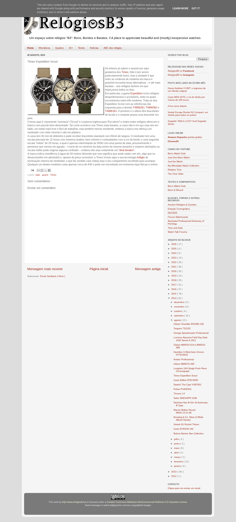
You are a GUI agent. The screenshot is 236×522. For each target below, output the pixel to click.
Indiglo (141, 157)
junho (177, 443)
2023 (174, 257)
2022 (174, 262)
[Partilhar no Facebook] (49, 170)
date (38, 175)
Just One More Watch (179, 157)
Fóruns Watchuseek (178, 217)
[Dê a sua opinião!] (42, 170)
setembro (179, 315)
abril (176, 452)
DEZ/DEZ (172, 213)
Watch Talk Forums (177, 232)
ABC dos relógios (113, 48)
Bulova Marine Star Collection (189, 433)
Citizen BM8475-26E (184, 364)
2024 (174, 253)
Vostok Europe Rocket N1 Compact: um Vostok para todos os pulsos (188, 113)
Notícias (94, 48)
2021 (174, 266)
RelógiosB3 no (181, 71)
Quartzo (59, 48)
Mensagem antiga (148, 269)
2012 (174, 476)
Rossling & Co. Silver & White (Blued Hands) (188, 418)
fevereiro (179, 461)
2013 (174, 471)
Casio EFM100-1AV (183, 429)
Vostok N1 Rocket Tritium (186, 424)
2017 (174, 284)
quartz (45, 175)
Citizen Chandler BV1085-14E (189, 324)
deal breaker (126, 150)
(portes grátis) (185, 137)
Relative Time (175, 169)
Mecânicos (44, 48)
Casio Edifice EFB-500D (186, 380)
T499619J (111, 111)
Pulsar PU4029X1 (183, 389)
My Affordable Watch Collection (183, 165)
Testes (81, 48)
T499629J (138, 107)
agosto (178, 320)
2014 (174, 298)
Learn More (180, 8)
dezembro (179, 302)
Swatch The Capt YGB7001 (187, 384)
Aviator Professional (184, 359)
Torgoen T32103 (182, 328)
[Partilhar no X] (45, 170)
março (177, 457)
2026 (174, 244)
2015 (174, 293)
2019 (174, 275)
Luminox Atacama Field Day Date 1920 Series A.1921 (190, 338)
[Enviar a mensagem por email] (38, 170)
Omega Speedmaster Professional (191, 333)
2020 (174, 271)
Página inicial (99, 269)
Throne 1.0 (179, 393)
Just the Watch (175, 161)
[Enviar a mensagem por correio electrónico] (32, 170)
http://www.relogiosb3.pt (74, 502)
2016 (174, 289)
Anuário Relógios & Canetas (182, 204)
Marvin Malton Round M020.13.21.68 (184, 411)
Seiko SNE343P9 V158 (185, 398)
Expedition (136, 93)
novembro (179, 306)
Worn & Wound (175, 190)
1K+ (71, 48)
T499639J (151, 107)
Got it (196, 8)
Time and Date (175, 228)
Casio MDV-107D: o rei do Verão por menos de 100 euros (186, 98)
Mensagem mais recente (45, 269)
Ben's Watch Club (177, 153)
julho (176, 439)
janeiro (178, 466)
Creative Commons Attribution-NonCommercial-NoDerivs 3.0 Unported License (147, 502)
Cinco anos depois (177, 106)
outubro (178, 311)
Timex (125, 72)
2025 (174, 248)
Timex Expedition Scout (185, 375)
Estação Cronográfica (179, 209)
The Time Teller (176, 174)
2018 (174, 280)
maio (177, 448)
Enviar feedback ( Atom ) (52, 276)
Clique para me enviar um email (184, 488)
